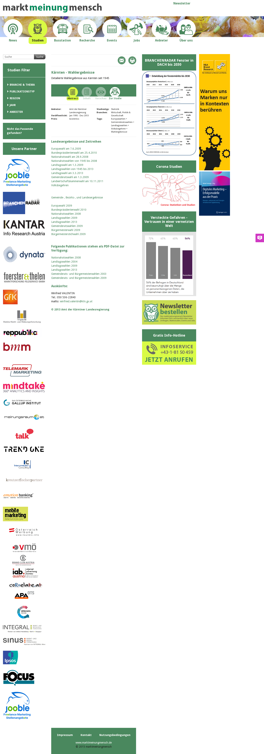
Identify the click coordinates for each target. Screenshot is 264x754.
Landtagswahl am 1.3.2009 (67, 164)
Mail (122, 60)
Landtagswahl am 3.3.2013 (67, 173)
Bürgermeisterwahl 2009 (65, 230)
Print (132, 60)
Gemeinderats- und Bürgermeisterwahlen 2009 (78, 277)
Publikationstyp (22, 91)
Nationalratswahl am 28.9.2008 (69, 156)
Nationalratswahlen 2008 (66, 213)
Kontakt (86, 735)
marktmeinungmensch (52, 8)
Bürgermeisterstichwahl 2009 (68, 234)
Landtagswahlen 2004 (64, 261)
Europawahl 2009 (61, 205)
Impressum (65, 735)
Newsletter (181, 3)
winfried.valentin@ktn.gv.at (76, 301)
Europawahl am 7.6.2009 (66, 148)
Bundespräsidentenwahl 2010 (68, 209)
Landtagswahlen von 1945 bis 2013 (72, 169)
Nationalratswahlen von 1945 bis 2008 (74, 160)
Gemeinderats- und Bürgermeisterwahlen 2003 (78, 273)
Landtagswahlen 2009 (64, 217)
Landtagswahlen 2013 (64, 221)
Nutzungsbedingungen (114, 735)
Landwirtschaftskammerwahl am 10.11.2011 (77, 181)
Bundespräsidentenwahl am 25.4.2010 (74, 152)
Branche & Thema (22, 84)
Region (15, 98)
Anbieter (16, 111)
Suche (39, 56)
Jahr (13, 105)
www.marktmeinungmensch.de (94, 742)
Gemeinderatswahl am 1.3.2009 (70, 177)
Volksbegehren (60, 185)
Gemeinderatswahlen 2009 (67, 225)
